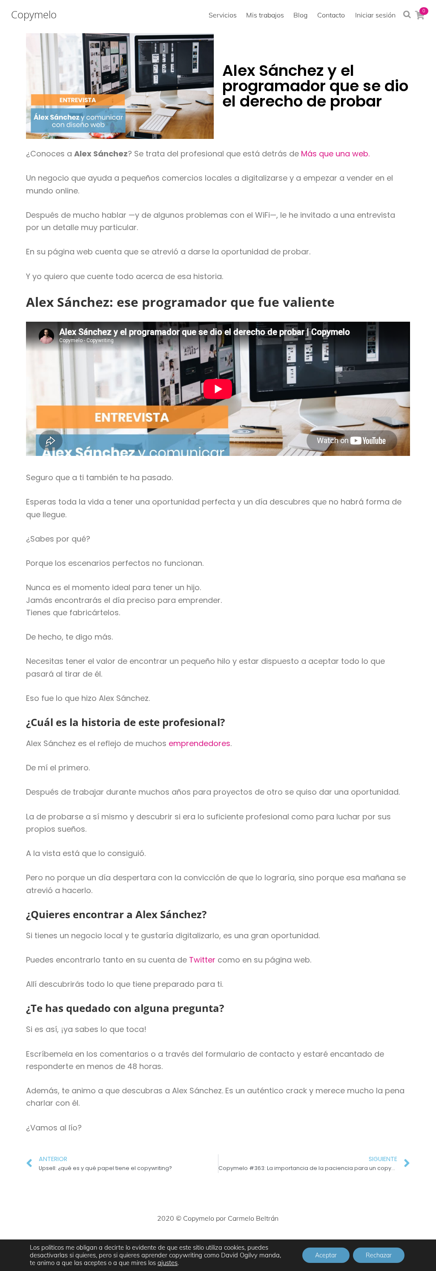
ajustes (168, 1263)
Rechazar (379, 1255)
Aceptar (326, 1255)
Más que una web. (335, 153)
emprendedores (199, 743)
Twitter (202, 959)
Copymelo (34, 14)
